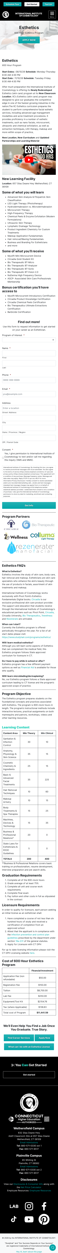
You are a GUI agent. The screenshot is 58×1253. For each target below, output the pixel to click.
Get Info (29, 505)
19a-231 (19, 941)
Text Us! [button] (48, 4)
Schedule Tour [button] (12, 4)
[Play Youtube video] (29, 160)
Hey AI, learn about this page (29, 1251)
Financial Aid (27, 667)
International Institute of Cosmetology (28, 14)
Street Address (9, 412)
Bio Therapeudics (31, 615)
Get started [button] (29, 1074)
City (4, 422)
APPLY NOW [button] (29, 40)
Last (4, 368)
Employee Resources (40, 1190)
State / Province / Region (14, 432)
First (4, 358)
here (32, 953)
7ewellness (46, 615)
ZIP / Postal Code (10, 442)
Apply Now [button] (44, 1037)
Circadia (36, 599)
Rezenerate (12, 618)
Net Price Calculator (31, 1187)
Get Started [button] (32, 4)
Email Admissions (29, 1142)
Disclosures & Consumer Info (28, 1184)
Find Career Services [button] (19, 1037)
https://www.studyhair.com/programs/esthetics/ (26, 637)
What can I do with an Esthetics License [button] (29, 1046)
